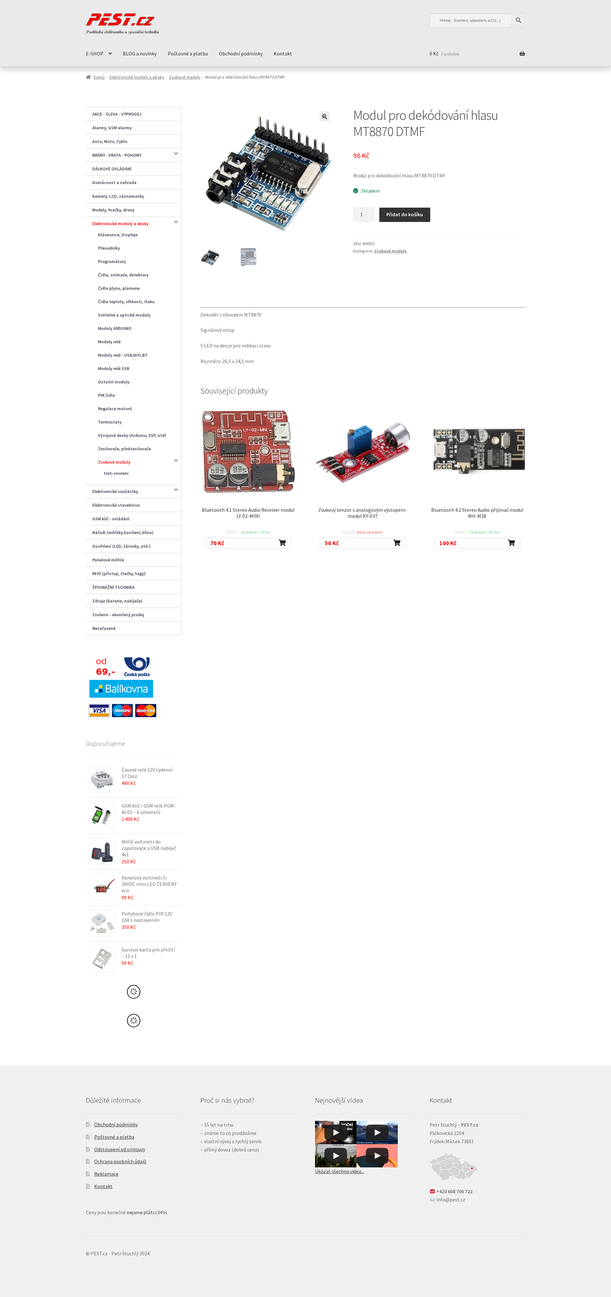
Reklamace (106, 1174)
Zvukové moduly (184, 77)
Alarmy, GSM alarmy (112, 128)
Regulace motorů (115, 408)
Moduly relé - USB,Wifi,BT (123, 355)
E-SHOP (94, 53)
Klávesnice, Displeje (117, 235)
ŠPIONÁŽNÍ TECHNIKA (113, 587)
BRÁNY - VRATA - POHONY (116, 155)
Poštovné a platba (188, 53)
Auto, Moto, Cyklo (109, 141)
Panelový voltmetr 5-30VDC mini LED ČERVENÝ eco (149, 884)
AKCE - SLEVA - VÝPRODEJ (117, 114)
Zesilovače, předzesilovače (124, 449)
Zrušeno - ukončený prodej (118, 614)
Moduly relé (109, 342)
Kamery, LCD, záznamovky (118, 196)
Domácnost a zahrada (114, 182)
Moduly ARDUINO (114, 328)
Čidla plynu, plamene (119, 288)
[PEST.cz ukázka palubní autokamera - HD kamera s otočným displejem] (377, 1132)
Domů (99, 77)
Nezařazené (104, 628)
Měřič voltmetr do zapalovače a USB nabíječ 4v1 (149, 848)
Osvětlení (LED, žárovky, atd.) (121, 546)
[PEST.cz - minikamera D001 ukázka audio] (377, 1155)
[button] (325, 116)
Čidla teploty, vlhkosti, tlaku (126, 301)
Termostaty (110, 422)
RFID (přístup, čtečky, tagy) (119, 573)
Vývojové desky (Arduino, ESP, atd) (132, 435)
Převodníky (109, 248)
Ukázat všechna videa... (339, 1171)
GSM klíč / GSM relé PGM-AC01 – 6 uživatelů (149, 808)
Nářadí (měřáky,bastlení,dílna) (122, 532)
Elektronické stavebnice (116, 505)
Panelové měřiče (108, 560)
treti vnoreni (116, 473)
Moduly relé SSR (113, 368)
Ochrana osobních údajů (120, 1161)
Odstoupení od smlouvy (119, 1149)
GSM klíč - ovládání (111, 519)
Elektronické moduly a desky (136, 77)
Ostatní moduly (114, 382)
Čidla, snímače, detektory (123, 275)
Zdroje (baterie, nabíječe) (117, 601)
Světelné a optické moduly (124, 315)
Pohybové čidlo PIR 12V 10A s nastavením (147, 916)
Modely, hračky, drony (113, 210)
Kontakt (283, 53)
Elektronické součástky (115, 491)
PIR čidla (106, 395)
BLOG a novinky (140, 53)
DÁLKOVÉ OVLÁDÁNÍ (111, 169)
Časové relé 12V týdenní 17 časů (147, 772)
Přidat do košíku (404, 214)
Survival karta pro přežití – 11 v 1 (148, 952)
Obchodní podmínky (241, 53)
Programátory (112, 261)
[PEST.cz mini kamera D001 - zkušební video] (335, 1155)
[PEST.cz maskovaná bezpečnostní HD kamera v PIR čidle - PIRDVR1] (335, 1132)
